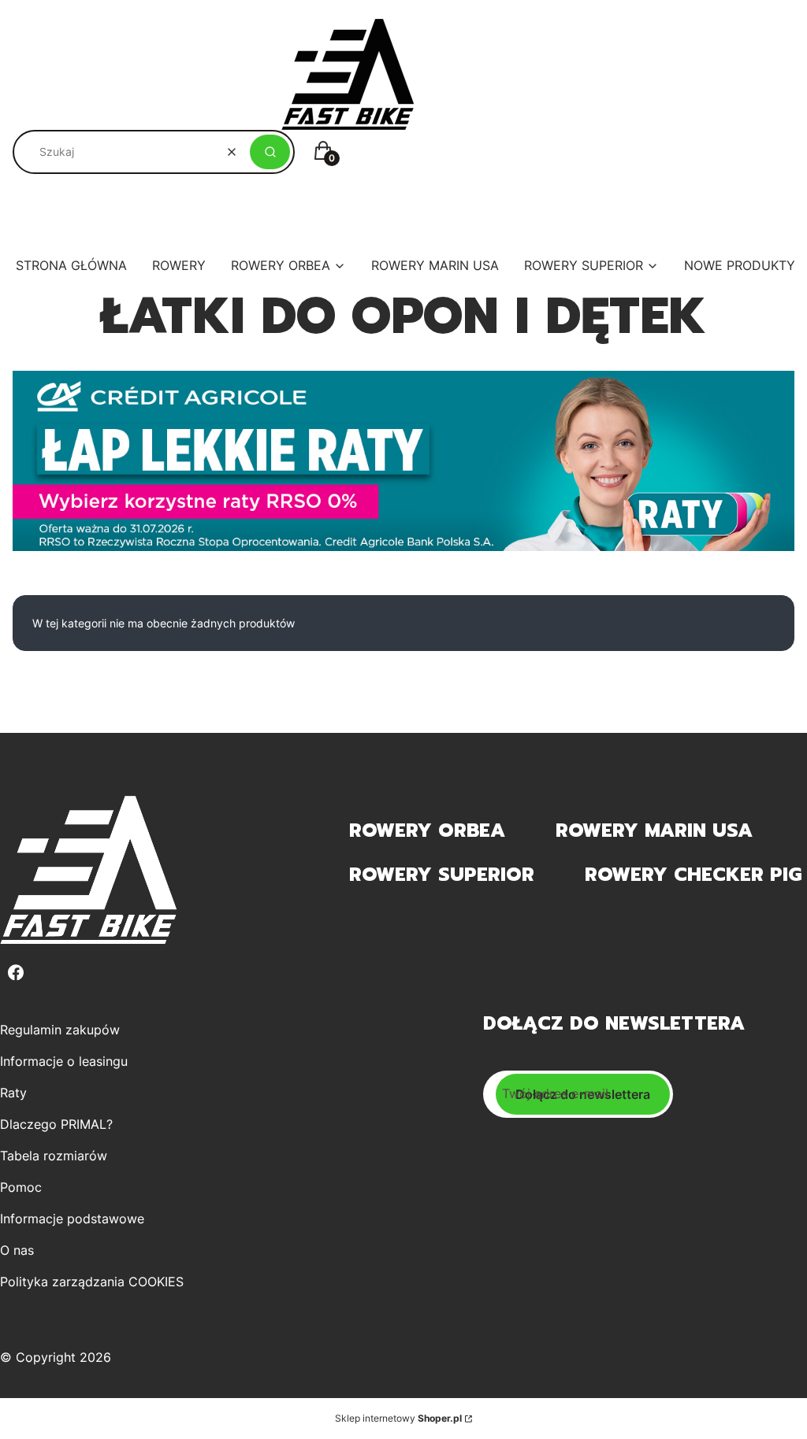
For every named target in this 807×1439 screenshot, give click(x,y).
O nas (17, 1250)
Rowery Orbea (427, 830)
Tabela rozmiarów (53, 1155)
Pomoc (21, 1187)
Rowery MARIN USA (654, 830)
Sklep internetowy (398, 1418)
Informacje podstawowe (72, 1218)
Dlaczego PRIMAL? (56, 1124)
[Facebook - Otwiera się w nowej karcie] (16, 972)
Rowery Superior (441, 874)
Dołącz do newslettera (582, 1094)
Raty (13, 1093)
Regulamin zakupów (60, 1030)
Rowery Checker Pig (693, 874)
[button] (270, 152)
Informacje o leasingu (64, 1061)
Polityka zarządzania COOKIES (92, 1281)
